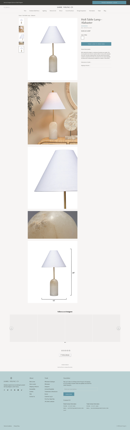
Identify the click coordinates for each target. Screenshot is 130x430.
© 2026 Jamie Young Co (121, 426)
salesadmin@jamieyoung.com (99, 408)
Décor (60, 10)
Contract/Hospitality (49, 389)
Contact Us (32, 396)
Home (20, 15)
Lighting (45, 10)
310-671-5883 (94, 406)
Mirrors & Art (53, 10)
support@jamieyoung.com (76, 408)
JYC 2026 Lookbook (49, 401)
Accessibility (32, 389)
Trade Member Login (109, 2)
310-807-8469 (71, 406)
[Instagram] (11, 390)
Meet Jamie (92, 10)
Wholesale (47, 384)
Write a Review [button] (65, 355)
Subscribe (69, 394)
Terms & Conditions (8, 426)
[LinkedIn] (18, 390)
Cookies (31, 391)
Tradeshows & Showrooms (51, 391)
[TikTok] (21, 390)
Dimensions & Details (85, 62)
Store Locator (32, 384)
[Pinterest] (14, 390)
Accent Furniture (70, 10)
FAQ (30, 394)
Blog (105, 10)
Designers (47, 386)
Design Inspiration (81, 10)
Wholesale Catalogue (50, 381)
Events (46, 394)
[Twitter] (7, 390)
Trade (99, 10)
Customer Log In (49, 396)
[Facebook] (4, 390)
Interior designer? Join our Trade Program (13, 2)
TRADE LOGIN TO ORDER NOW (96, 44)
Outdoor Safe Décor (34, 10)
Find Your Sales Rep (49, 399)
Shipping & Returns (85, 65)
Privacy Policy (16, 426)
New (25, 10)
